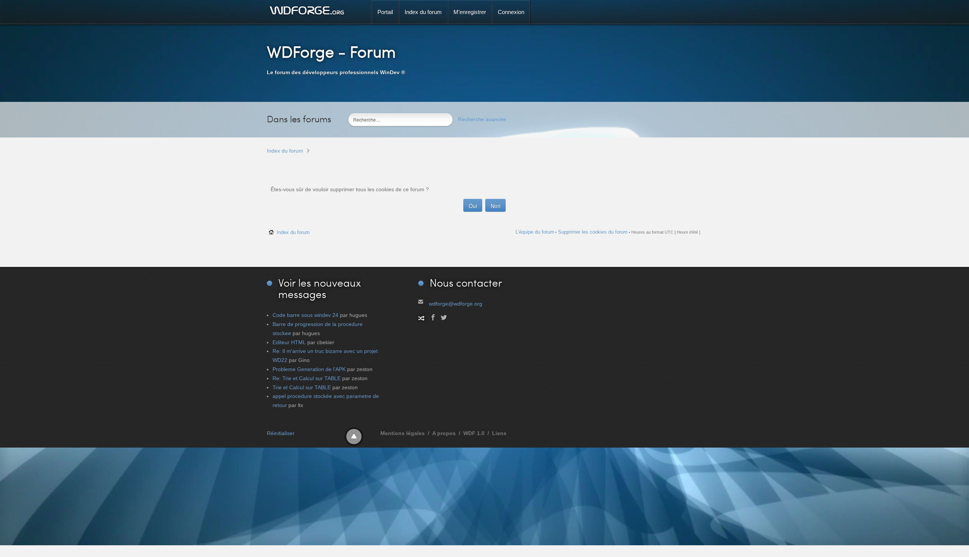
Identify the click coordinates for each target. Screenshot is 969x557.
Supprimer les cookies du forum (593, 232)
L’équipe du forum (535, 232)
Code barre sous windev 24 (305, 315)
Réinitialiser (280, 433)
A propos (444, 433)
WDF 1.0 (473, 433)
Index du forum (285, 151)
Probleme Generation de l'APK (309, 369)
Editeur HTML (289, 342)
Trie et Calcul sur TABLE (302, 387)
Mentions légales (402, 433)
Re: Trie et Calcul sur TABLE (307, 378)
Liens (499, 433)
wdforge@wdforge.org (455, 304)
